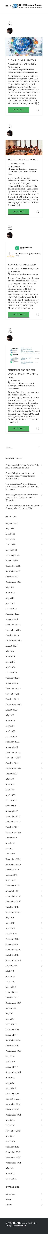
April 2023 (10, 731)
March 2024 (11, 672)
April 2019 (10, 928)
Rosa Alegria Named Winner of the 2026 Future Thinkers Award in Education (22, 497)
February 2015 (12, 1093)
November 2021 (13, 821)
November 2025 (13, 571)
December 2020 (13, 859)
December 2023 (13, 688)
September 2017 (13, 1003)
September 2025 (13, 582)
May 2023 (10, 726)
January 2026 (12, 560)
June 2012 (10, 1173)
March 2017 (11, 1024)
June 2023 (10, 720)
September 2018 (13, 960)
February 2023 (12, 741)
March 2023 (11, 736)
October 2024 (12, 635)
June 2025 (10, 592)
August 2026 (11, 523)
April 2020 (10, 880)
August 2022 (11, 773)
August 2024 (11, 646)
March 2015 (11, 1088)
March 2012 (11, 1178)
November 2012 (13, 1157)
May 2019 (10, 923)
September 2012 (13, 1162)
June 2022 (10, 784)
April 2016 (10, 1061)
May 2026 (10, 539)
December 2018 (13, 949)
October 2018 (12, 955)
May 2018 (10, 981)
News (8, 1199)
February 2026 (12, 555)
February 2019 (12, 939)
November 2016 (13, 1040)
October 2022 (12, 763)
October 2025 (12, 576)
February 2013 (12, 1147)
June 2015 (10, 1077)
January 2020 (12, 891)
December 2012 (13, 1152)
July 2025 (10, 587)
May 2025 (10, 598)
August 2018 (11, 965)
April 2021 (10, 853)
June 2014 (10, 1120)
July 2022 (10, 779)
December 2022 (13, 752)
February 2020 (12, 885)
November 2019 (13, 901)
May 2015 (10, 1083)
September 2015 (13, 1072)
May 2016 (10, 1056)
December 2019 (13, 896)
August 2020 (11, 875)
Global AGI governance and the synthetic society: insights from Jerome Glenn (20, 476)
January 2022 (12, 811)
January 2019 (12, 944)
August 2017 (11, 1008)
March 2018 (11, 987)
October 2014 (12, 1109)
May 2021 (10, 848)
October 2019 (12, 907)
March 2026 (11, 550)
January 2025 (12, 619)
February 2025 (12, 614)
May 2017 (10, 1019)
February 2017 (12, 1029)
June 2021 (10, 843)
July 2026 (10, 528)
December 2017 (13, 992)
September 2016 (13, 1051)
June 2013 (10, 1136)
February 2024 (12, 678)
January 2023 (12, 747)
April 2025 (10, 603)
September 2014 (13, 1115)
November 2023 (13, 694)
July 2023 (10, 715)
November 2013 (13, 1131)
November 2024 (13, 630)
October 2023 (12, 699)
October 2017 (12, 997)
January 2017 (11, 1035)
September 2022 (13, 768)
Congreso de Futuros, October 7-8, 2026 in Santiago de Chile (22, 466)
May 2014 (10, 1125)
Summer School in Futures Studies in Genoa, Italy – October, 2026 (23, 506)
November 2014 (13, 1104)
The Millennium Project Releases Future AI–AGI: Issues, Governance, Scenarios (22, 487)
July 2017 (10, 1013)
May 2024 (10, 662)
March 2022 (11, 800)
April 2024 (10, 667)
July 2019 (10, 917)
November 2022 (13, 757)
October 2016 (12, 1045)
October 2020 (12, 869)
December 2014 (13, 1099)
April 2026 (10, 544)
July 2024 (10, 651)
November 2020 (13, 864)
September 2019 (13, 912)
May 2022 (10, 789)
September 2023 (13, 704)
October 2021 (12, 827)
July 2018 (10, 971)
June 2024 (10, 656)
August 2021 (11, 837)
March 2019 (11, 933)
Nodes (9, 1204)
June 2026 (10, 534)
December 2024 (13, 624)
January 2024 (12, 683)
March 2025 (11, 608)
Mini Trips (10, 1194)
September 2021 (13, 832)
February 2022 (12, 805)
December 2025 (13, 566)
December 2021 (13, 816)
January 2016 (12, 1067)
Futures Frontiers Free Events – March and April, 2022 (23, 374)
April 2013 (10, 1141)
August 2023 (11, 710)
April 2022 (10, 795)
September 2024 (13, 640)
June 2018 (10, 976)
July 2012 (10, 1168)
